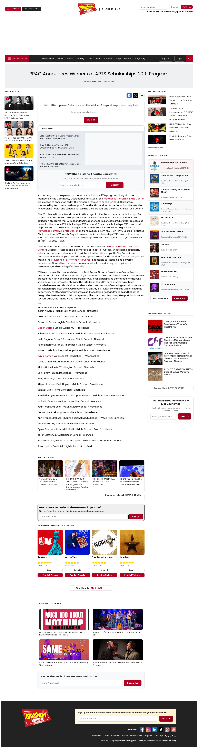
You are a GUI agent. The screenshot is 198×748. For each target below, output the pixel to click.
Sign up (184, 416)
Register (166, 58)
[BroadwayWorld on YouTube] (173, 729)
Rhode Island (48, 58)
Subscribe (132, 683)
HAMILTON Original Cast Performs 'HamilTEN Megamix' (180, 128)
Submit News (136, 735)
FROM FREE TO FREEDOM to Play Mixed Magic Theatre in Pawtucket (60, 165)
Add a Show (179, 298)
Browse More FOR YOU (169, 388)
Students (108, 58)
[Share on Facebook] (129, 95)
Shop (118, 58)
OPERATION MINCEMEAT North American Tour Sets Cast (18, 154)
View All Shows (160, 298)
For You (50, 457)
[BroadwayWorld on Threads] (167, 729)
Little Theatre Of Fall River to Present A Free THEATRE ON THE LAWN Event (60, 137)
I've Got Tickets (50, 575)
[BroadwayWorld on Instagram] (148, 729)
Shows (70, 58)
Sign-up (174, 7)
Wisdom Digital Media (131, 740)
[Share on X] (135, 95)
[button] (189, 58)
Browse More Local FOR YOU (123, 495)
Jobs (98, 58)
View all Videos (155, 147)
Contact (115, 735)
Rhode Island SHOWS (158, 156)
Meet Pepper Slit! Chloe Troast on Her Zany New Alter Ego (180, 100)
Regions (148, 735)
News (60, 58)
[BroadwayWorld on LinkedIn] (154, 729)
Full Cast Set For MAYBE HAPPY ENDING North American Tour (18, 132)
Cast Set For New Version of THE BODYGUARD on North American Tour (17, 179)
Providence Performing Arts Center (123, 198)
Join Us (124, 735)
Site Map (159, 735)
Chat (90, 58)
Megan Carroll (46, 328)
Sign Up (91, 119)
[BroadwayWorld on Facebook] (142, 729)
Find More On (89, 588)
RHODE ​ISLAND (111, 9)
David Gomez (45, 356)
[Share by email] (142, 95)
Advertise (96, 735)
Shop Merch (14, 9)
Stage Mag (140, 58)
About (106, 735)
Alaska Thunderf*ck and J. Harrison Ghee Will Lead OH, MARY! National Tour (17, 108)
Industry (80, 58)
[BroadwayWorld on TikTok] (161, 729)
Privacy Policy (169, 740)
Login (179, 58)
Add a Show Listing (31, 9)
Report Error (170, 736)
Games (127, 58)
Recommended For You (159, 313)
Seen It (50, 570)
